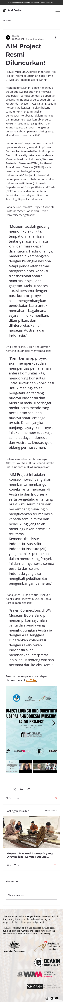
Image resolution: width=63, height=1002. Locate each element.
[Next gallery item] (54, 723)
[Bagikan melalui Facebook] (7, 789)
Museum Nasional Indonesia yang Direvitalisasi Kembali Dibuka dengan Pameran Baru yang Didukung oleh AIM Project (30, 855)
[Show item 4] (52, 766)
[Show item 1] (12, 766)
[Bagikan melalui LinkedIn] (21, 789)
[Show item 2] (25, 766)
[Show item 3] (39, 766)
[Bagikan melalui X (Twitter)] (14, 789)
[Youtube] (57, 998)
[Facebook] (52, 998)
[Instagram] (47, 998)
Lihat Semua (51, 810)
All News (7, 20)
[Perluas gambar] (31, 723)
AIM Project (15, 10)
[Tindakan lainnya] (55, 37)
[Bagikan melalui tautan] (28, 789)
